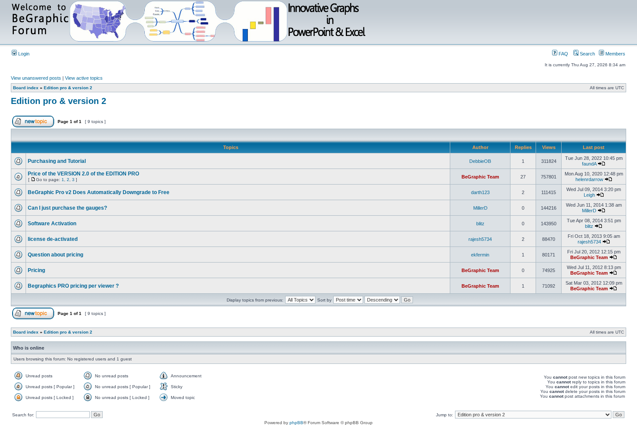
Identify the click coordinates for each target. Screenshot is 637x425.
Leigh (589, 195)
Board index (26, 87)
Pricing (36, 270)
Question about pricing (55, 255)
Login (23, 53)
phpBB (296, 422)
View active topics (84, 78)
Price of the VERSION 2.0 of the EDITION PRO (83, 174)
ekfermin (480, 254)
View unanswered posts (36, 78)
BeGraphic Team (480, 176)
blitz (480, 223)
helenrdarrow (589, 179)
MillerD (480, 208)
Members (614, 53)
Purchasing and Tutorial (57, 161)
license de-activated (53, 239)
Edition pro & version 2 (68, 87)
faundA (589, 163)
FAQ (562, 53)
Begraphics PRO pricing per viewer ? (73, 286)
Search (586, 53)
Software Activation (52, 224)
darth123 (480, 192)
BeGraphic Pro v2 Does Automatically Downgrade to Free (98, 192)
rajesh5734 (480, 239)
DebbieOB (480, 161)
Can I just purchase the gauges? (67, 208)
